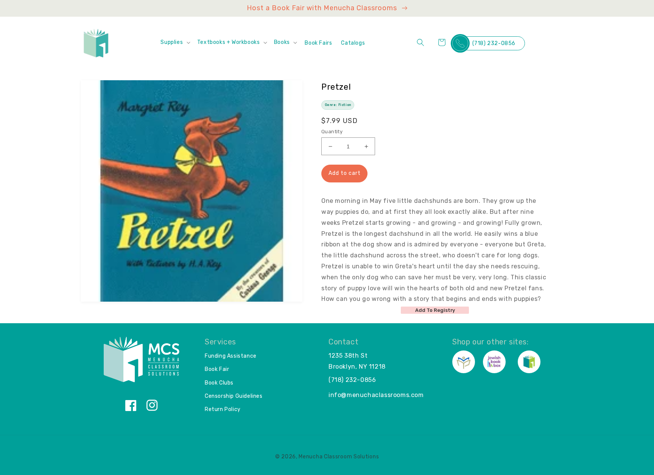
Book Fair (217, 369)
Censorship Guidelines (234, 396)
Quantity (332, 131)
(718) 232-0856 (493, 43)
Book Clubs (219, 383)
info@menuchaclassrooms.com (376, 395)
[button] (175, 42)
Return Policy (223, 409)
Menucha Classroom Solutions (339, 456)
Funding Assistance (231, 356)
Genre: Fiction (338, 105)
